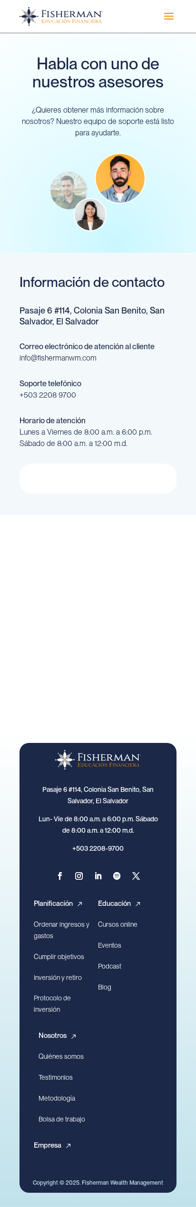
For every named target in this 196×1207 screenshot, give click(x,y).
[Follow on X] (136, 876)
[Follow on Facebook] (60, 876)
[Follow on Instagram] (79, 876)
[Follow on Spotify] (117, 876)
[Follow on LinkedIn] (98, 876)
